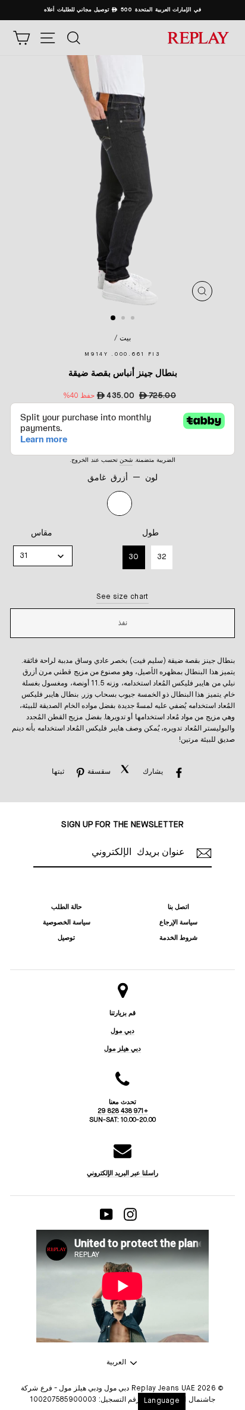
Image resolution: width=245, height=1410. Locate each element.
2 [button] (124, 319)
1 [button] (114, 318)
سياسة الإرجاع (178, 922)
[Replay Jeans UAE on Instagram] (130, 1214)
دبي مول (122, 1031)
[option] (122, 10)
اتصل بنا (178, 907)
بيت (125, 338)
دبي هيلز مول (122, 1048)
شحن (126, 460)
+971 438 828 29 (123, 1111)
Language (162, 1401)
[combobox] (43, 556)
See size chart (122, 597)
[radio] (119, 503)
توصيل (66, 937)
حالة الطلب (66, 907)
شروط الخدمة (178, 937)
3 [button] (134, 319)
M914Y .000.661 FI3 (122, 354)
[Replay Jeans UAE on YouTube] (106, 1214)
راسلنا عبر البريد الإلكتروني (122, 1173)
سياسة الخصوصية (66, 922)
